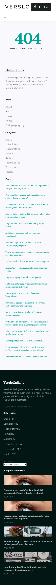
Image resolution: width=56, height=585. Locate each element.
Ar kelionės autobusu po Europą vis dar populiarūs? (22, 234)
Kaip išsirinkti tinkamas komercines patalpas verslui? (25, 225)
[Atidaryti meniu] (5, 17)
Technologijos (12, 162)
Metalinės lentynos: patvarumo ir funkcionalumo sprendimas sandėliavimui (27, 285)
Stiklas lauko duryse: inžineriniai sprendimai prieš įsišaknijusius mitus (27, 333)
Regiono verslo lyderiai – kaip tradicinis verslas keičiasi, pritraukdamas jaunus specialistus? (25, 349)
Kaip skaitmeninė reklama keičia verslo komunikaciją (22, 295)
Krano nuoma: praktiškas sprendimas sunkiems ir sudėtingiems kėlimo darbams (27, 206)
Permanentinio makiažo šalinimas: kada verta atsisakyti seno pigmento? (25, 196)
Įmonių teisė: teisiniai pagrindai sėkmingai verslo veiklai (27, 269)
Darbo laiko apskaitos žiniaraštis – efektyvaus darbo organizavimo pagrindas (25, 304)
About (8, 106)
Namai (9, 153)
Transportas (12, 167)
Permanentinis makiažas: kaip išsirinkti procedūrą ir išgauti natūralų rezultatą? (27, 187)
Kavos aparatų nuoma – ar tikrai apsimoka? (24, 340)
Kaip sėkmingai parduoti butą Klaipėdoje (23, 277)
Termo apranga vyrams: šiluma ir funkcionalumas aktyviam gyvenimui (27, 253)
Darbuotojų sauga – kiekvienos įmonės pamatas (26, 356)
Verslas (9, 171)
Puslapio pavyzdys (15, 125)
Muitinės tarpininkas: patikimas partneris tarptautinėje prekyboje (23, 244)
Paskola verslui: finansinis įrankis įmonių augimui (27, 261)
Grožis (8, 139)
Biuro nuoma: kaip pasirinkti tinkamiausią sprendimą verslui (23, 314)
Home (8, 120)
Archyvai (7, 461)
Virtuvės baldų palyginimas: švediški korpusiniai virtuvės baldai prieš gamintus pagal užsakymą (26, 323)
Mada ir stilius (12, 148)
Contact (9, 116)
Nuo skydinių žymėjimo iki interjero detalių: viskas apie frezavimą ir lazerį (27, 215)
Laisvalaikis (11, 144)
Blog (7, 111)
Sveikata (10, 158)
